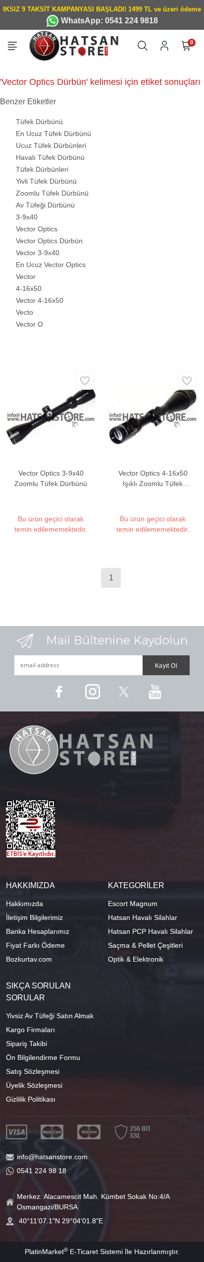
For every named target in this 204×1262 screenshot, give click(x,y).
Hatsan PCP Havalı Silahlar (150, 931)
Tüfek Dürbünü (39, 122)
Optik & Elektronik (135, 959)
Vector (26, 276)
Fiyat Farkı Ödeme (35, 945)
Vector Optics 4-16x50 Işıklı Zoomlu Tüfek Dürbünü (153, 479)
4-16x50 (29, 288)
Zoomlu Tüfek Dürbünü (52, 193)
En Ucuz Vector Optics (51, 265)
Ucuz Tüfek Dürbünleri (51, 145)
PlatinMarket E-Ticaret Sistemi (74, 1252)
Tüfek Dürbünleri (42, 169)
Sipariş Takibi (26, 1044)
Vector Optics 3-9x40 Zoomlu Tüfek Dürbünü (50, 478)
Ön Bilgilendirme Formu (43, 1057)
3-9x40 (27, 217)
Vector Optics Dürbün (49, 241)
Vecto (24, 312)
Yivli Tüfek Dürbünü (46, 181)
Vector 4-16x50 (39, 300)
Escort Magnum (132, 904)
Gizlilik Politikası (30, 1099)
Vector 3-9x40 (37, 253)
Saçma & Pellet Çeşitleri (145, 945)
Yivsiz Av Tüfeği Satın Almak (50, 1016)
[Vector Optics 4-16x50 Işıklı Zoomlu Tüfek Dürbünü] (153, 414)
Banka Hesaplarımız (37, 931)
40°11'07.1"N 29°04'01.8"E (61, 1221)
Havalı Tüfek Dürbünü (50, 157)
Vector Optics (36, 229)
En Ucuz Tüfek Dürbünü (53, 134)
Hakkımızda (24, 904)
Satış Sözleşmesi (32, 1071)
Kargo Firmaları (30, 1030)
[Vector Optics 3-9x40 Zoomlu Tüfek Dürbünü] (51, 414)
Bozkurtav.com (29, 959)
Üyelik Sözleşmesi (34, 1085)
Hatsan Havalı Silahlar (142, 917)
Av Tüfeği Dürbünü (45, 205)
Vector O (29, 324)
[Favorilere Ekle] (85, 381)
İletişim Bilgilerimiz (34, 917)
